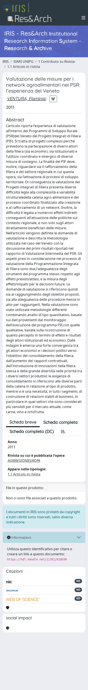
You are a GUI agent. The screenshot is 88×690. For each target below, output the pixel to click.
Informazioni (20, 537)
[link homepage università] (31, 18)
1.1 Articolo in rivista (23, 66)
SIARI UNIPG (23, 61)
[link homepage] (16, 8)
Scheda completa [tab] (60, 422)
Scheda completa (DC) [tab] (32, 431)
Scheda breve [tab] (22, 422)
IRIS (6, 61)
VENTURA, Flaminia (26, 98)
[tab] (63, 431)
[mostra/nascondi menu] (83, 18)
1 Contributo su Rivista (56, 61)
